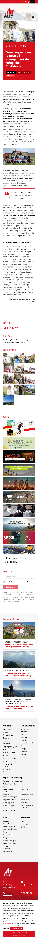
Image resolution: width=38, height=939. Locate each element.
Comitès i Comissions (7, 770)
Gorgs (5, 832)
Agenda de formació (25, 730)
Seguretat (24, 737)
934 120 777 (7, 896)
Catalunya (6, 340)
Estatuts (6, 738)
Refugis (10, 76)
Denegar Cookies (19, 936)
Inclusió (23, 740)
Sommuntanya (21, 342)
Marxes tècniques (9, 806)
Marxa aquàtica (8, 803)
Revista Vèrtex (25, 824)
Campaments (7, 838)
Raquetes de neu (9, 810)
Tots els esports (9, 784)
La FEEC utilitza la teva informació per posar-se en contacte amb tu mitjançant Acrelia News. (18, 593)
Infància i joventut (27, 743)
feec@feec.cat (26, 885)
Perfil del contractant (10, 761)
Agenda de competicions (12, 781)
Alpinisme (6, 787)
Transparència (8, 735)
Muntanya (18, 340)
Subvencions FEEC (9, 752)
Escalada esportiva (27, 795)
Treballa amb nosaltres (7, 765)
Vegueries (6, 741)
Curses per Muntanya (24, 791)
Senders (23, 755)
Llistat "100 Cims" (9, 826)
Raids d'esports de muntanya (27, 807)
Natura (23, 746)
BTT (22, 787)
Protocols (6, 744)
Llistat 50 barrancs (9, 844)
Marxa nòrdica (25, 803)
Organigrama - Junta (10, 747)
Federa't (23, 734)
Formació (24, 752)
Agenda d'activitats (7, 822)
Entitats (5, 750)
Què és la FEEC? (8, 729)
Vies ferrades (7, 852)
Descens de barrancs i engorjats (10, 796)
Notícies (9, 45)
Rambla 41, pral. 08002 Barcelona (9, 886)
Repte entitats (8, 835)
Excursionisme (24, 72)
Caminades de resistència (8, 791)
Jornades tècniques (9, 841)
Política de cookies (10, 923)
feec (12, 340)
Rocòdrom (6, 755)
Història (5, 732)
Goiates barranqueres (7, 847)
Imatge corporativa (9, 758)
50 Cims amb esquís (10, 829)
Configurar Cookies (16, 928)
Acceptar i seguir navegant (19, 932)
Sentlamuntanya (8, 342)
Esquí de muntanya (9, 800)
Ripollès (10, 72)
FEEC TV (23, 821)
